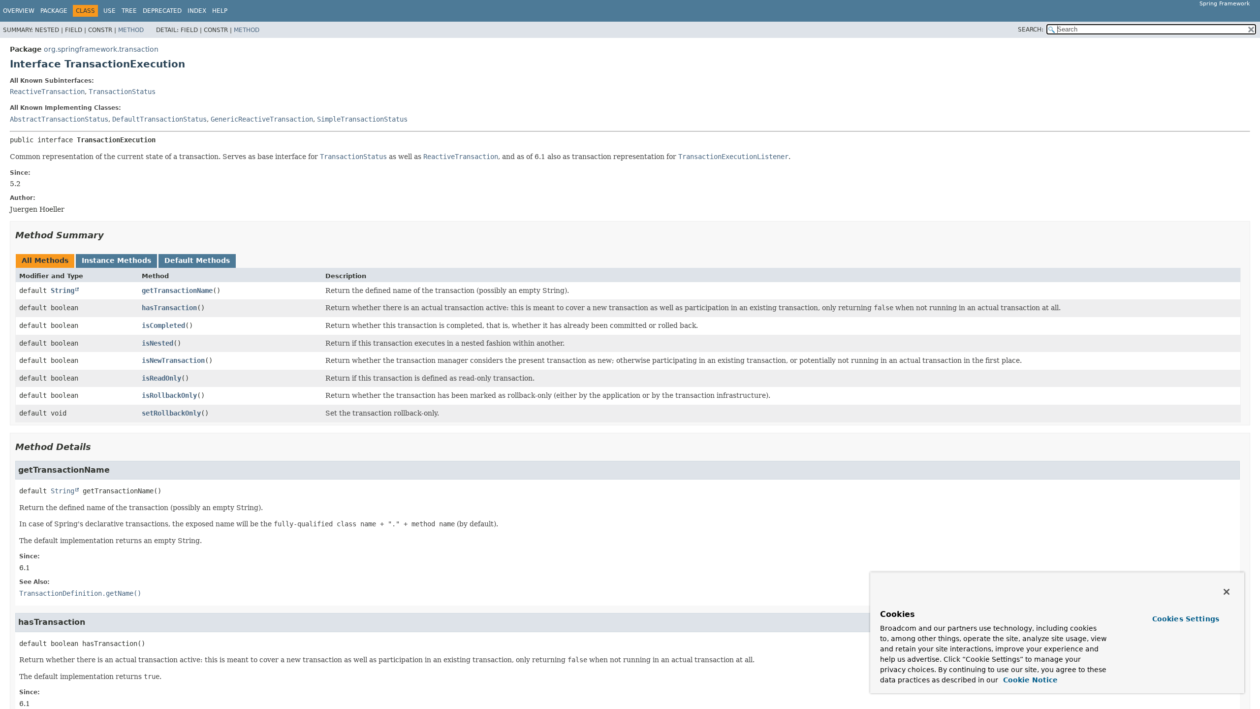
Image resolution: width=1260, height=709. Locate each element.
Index (197, 10)
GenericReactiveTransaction (262, 119)
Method (131, 30)
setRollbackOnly (171, 413)
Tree (129, 10)
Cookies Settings (1185, 619)
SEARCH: (1030, 29)
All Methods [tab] (45, 260)
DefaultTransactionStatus (159, 119)
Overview (18, 10)
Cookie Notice (1029, 680)
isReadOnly (161, 378)
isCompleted (163, 325)
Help (219, 10)
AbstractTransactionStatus (59, 119)
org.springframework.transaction (101, 49)
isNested (157, 343)
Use (109, 10)
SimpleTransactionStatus (362, 119)
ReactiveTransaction (47, 92)
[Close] (1226, 592)
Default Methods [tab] (197, 260)
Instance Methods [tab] (116, 260)
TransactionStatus (122, 92)
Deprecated (162, 10)
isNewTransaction (173, 360)
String (62, 290)
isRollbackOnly (169, 395)
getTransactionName (177, 290)
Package (53, 10)
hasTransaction (169, 308)
